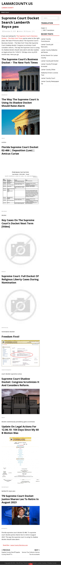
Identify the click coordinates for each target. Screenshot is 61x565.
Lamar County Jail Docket (49, 61)
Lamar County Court (48, 78)
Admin (21, 31)
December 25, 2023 (10, 31)
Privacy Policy (5, 12)
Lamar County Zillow (48, 69)
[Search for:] (50, 18)
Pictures (28, 31)
